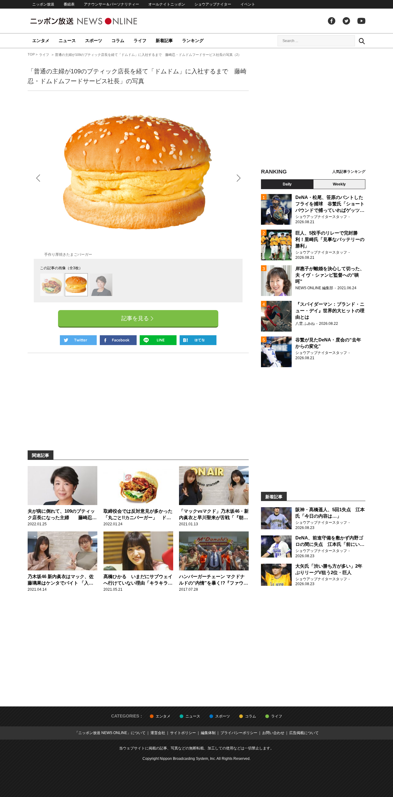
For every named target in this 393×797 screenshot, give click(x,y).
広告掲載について (304, 733)
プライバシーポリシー (238, 733)
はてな (198, 340)
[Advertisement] (313, 109)
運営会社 (157, 733)
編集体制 (208, 733)
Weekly (339, 184)
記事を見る (135, 318)
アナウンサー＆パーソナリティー (111, 4)
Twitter (346, 21)
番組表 (69, 4)
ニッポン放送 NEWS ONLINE (95, 21)
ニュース (67, 40)
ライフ (140, 40)
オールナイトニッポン (166, 4)
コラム (117, 40)
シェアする (118, 340)
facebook (331, 21)
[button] (238, 178)
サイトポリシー (183, 733)
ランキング (193, 40)
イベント (247, 4)
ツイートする (78, 340)
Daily (287, 184)
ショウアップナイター (212, 4)
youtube (361, 21)
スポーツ (93, 40)
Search (361, 41)
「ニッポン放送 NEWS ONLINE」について (110, 733)
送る (158, 340)
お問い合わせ (273, 733)
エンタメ (40, 40)
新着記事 (164, 40)
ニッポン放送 (43, 4)
